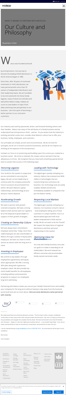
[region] (33, 389)
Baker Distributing (26, 359)
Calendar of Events (6, 362)
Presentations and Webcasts (6, 366)
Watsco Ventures (26, 376)
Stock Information (6, 374)
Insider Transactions (16, 365)
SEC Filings (16, 362)
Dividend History (17, 369)
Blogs (35, 368)
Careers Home (48, 354)
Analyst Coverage (15, 354)
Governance (6, 359)
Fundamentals (6, 378)
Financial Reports (5, 370)
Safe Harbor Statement (47, 360)
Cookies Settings (6, 392)
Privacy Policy (37, 365)
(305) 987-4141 (36, 328)
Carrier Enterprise (26, 368)
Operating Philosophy (36, 362)
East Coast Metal (26, 372)
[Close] (63, 386)
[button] (63, 5)
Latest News (47, 356)
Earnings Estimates (15, 359)
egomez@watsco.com (23, 328)
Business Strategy (36, 358)
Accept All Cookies (47, 392)
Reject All (58, 392)
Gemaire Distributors (27, 363)
